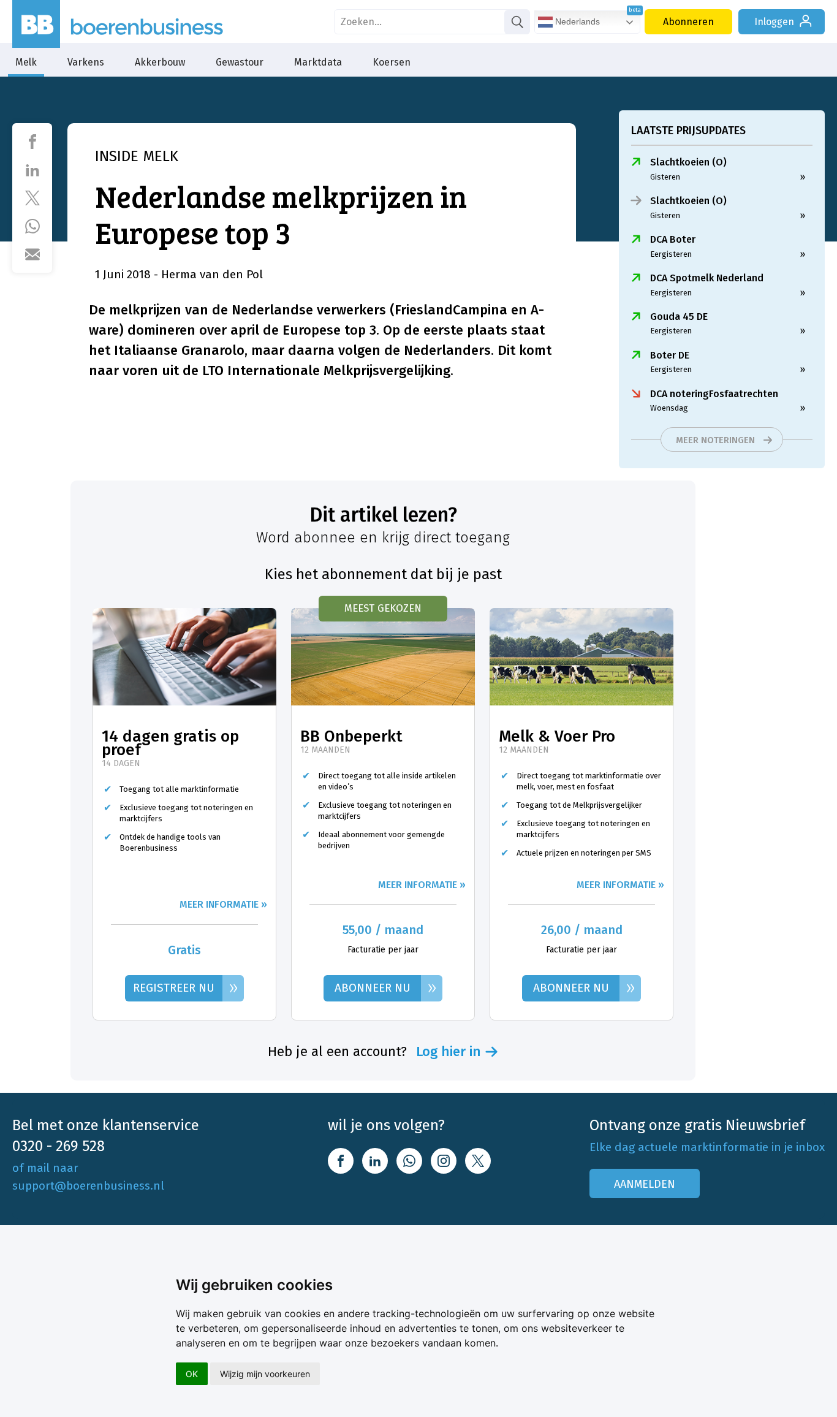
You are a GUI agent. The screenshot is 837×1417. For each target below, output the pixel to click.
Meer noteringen (715, 440)
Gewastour (239, 62)
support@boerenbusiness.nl (88, 1186)
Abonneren (688, 22)
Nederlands (576, 21)
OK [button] (192, 1374)
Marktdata (318, 62)
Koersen (392, 62)
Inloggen (774, 22)
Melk (26, 62)
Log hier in (448, 1051)
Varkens (85, 62)
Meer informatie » (223, 904)
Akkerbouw (160, 62)
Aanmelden (644, 1184)
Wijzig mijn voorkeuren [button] (265, 1374)
